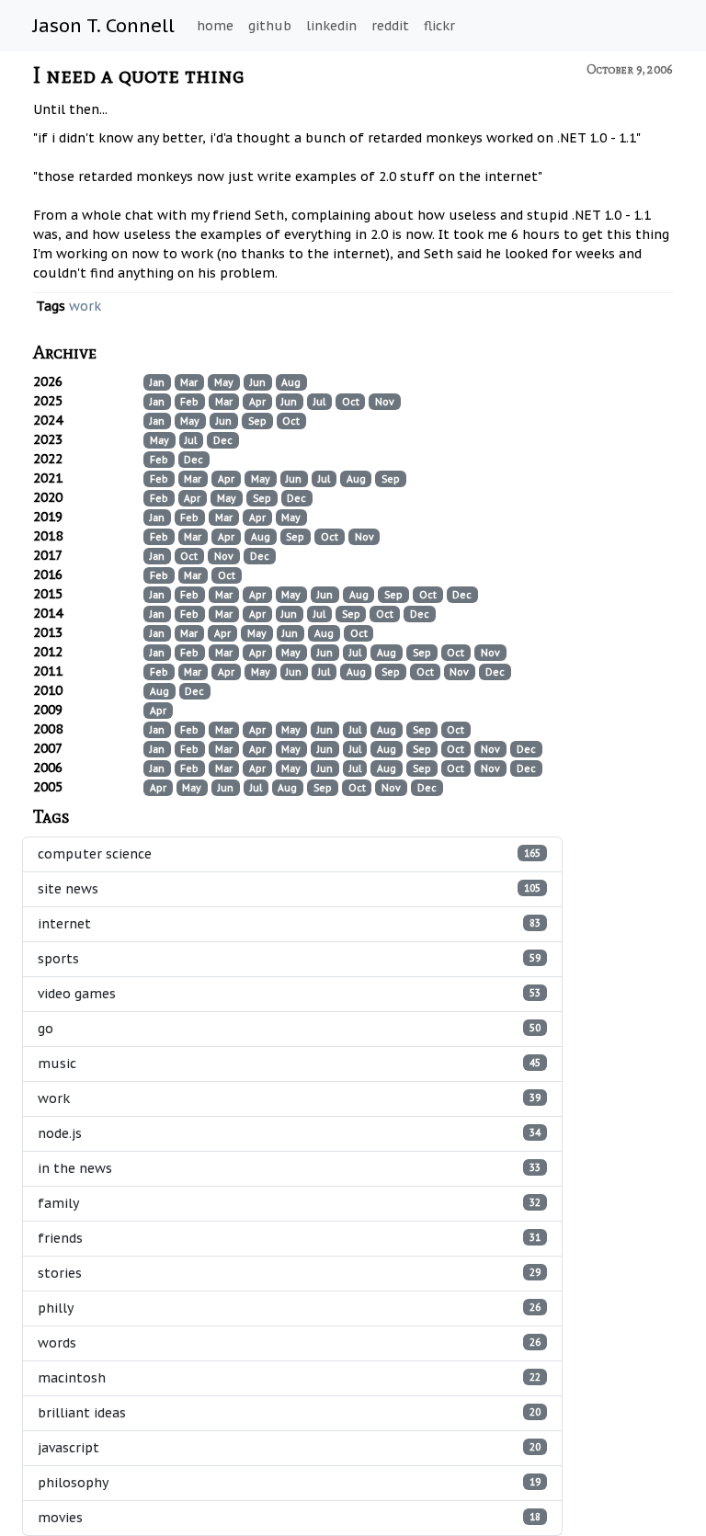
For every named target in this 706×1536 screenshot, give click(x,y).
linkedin (331, 25)
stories (289, 1273)
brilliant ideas (289, 1413)
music (289, 1063)
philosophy (289, 1482)
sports (289, 958)
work (85, 306)
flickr (439, 25)
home (215, 25)
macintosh (289, 1378)
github (269, 25)
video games (289, 993)
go (289, 1028)
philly (289, 1308)
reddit (390, 25)
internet (289, 924)
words (289, 1343)
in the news (289, 1168)
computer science (289, 854)
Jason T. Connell (104, 26)
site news (289, 889)
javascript (289, 1447)
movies (289, 1517)
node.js (289, 1133)
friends (289, 1238)
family (289, 1203)
